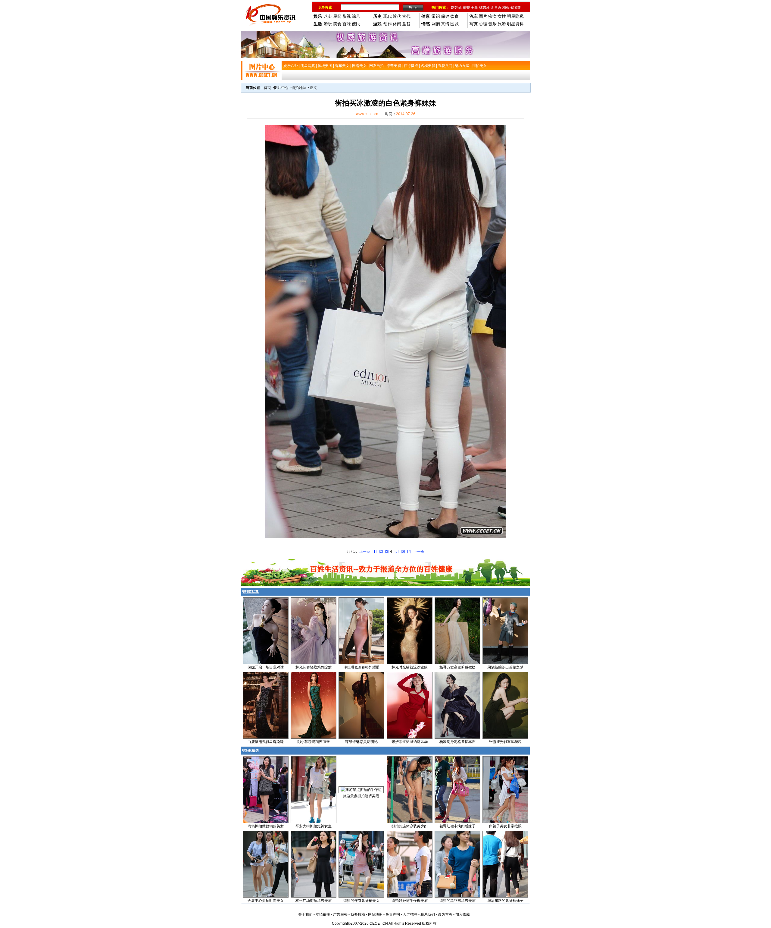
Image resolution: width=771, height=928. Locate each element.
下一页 (419, 551)
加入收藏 (462, 914)
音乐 (492, 23)
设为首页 (445, 914)
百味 (346, 23)
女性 (502, 16)
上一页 (364, 551)
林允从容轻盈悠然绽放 (313, 667)
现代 (387, 16)
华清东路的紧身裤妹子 (505, 900)
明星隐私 (515, 16)
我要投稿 (358, 914)
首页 (267, 88)
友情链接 (323, 914)
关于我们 (305, 914)
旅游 (502, 23)
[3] (387, 551)
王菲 (474, 7)
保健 (445, 16)
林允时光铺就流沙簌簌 (410, 667)
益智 (406, 23)
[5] (396, 551)
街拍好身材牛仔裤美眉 (410, 900)
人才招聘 (410, 914)
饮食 (454, 16)
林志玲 (484, 7)
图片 (483, 16)
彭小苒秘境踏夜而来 (313, 742)
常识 (436, 16)
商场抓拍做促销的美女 (266, 826)
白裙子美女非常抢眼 (505, 826)
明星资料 (515, 23)
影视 (346, 16)
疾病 (492, 16)
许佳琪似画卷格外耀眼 (361, 667)
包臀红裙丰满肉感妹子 (457, 826)
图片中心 (281, 88)
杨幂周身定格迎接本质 (457, 742)
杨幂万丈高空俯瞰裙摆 (457, 667)
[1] (374, 551)
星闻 (337, 16)
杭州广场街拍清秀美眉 (313, 900)
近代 (397, 16)
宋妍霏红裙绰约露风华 (410, 742)
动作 (387, 23)
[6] (403, 551)
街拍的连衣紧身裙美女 (361, 900)
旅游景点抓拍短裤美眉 (361, 796)
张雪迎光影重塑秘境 (505, 742)
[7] (409, 551)
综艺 (356, 16)
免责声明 (393, 914)
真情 (445, 23)
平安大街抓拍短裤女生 (313, 826)
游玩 (328, 23)
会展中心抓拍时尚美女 (266, 900)
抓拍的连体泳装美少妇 (410, 826)
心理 (483, 23)
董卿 (466, 7)
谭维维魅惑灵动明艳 (361, 742)
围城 (454, 23)
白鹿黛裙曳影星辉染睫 (266, 742)
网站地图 (375, 914)
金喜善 (496, 7)
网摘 (436, 23)
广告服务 (340, 914)
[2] (381, 551)
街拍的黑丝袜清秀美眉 (457, 900)
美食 (337, 23)
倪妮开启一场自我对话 (266, 667)
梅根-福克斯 (512, 7)
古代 (406, 16)
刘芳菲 (456, 7)
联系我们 (427, 914)
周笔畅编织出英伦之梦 (505, 667)
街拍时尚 (299, 88)
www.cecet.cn (367, 114)
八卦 (328, 16)
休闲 (397, 23)
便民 (356, 23)
